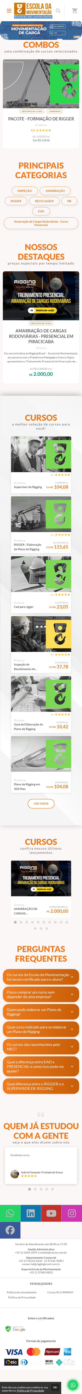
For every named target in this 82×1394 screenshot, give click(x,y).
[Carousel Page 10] (67, 922)
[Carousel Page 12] (41, 928)
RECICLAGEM (44, 201)
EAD (41, 211)
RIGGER (16, 201)
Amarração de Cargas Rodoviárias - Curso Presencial (41, 223)
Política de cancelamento (22, 1292)
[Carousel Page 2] (21, 922)
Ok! (55, 1387)
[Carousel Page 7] (49, 922)
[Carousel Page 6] (44, 922)
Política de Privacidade (21, 1297)
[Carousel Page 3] (27, 922)
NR (69, 201)
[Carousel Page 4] (32, 922)
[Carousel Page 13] (47, 928)
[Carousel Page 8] (55, 922)
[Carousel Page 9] (61, 922)
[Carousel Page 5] (38, 922)
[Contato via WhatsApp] (73, 1385)
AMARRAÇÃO (55, 190)
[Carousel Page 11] (35, 928)
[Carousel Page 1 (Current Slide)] (15, 922)
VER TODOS (41, 803)
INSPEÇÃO (25, 190)
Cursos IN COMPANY (60, 1292)
